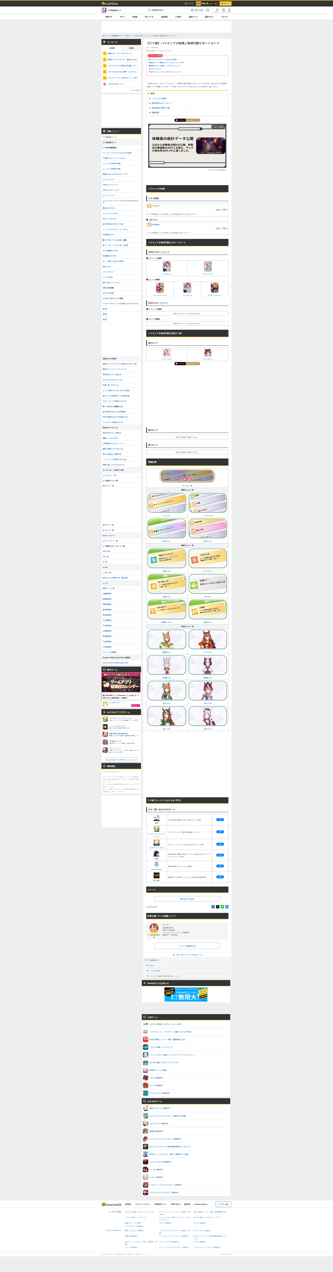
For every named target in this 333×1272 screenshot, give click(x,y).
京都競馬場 (107, 631)
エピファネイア (155, 69)
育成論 (134, 17)
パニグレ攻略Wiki (199, 1242)
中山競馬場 (107, 620)
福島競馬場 (107, 604)
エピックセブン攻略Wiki (201, 1231)
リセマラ (224, 17)
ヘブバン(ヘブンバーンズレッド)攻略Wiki (173, 1236)
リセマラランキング (173, 65)
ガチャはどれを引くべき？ (113, 379)
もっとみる (135, 90)
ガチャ (122, 17)
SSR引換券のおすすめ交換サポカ (115, 417)
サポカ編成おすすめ (110, 250)
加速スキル (167, 596)
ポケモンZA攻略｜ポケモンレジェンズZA (139, 1212)
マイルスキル (208, 652)
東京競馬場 (107, 615)
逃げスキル (167, 703)
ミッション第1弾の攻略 (112, 163)
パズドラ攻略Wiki (165, 1223)
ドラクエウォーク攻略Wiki (134, 1226)
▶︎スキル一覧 (187, 485)
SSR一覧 (106, 551)
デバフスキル (208, 571)
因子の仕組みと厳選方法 (112, 454)
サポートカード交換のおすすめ (114, 401)
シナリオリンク (109, 271)
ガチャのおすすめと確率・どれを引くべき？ (124, 71)
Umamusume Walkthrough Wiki (115, 662)
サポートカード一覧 (110, 540)
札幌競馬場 (107, 593)
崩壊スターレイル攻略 (132, 1223)
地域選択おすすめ (109, 256)
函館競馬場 (107, 599)
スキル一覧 (107, 572)
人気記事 (112, 48)
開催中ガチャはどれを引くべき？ (115, 174)
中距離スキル (166, 677)
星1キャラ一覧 (108, 530)
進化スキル (208, 541)
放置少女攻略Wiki (131, 1236)
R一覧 (105, 562)
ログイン (227, 3)
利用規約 (128, 1204)
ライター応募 (223, 1204)
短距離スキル (166, 652)
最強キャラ (193, 17)
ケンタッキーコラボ (110, 213)
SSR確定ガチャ (109, 234)
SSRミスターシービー (174, 72)
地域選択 (164, 17)
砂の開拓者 (155, 224)
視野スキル (208, 622)
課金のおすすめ (109, 208)
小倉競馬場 (107, 641)
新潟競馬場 (107, 609)
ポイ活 (190, 3)
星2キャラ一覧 (108, 525)
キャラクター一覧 (109, 475)
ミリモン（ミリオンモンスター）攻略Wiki (174, 1247)
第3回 (105, 319)
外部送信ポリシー (161, 1204)
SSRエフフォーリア (157, 72)
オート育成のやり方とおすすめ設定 (116, 390)
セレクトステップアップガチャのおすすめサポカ (120, 201)
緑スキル (208, 596)
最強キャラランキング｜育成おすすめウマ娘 (120, 363)
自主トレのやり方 (109, 218)
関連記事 (155, 112)
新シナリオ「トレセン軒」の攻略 (115, 245)
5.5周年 (178, 17)
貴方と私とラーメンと (111, 282)
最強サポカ (209, 17)
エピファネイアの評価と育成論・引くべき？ (124, 65)
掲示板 (131, 48)
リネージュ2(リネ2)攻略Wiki (169, 1242)
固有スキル (167, 541)
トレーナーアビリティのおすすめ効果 (163, 59)
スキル (152, 965)
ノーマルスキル (207, 515)
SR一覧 (105, 556)
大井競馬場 (107, 647)
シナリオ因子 (108, 277)
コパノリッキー (207, 274)
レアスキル (167, 515)
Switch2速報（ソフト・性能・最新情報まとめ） (210, 1212)
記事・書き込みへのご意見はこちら (189, 955)
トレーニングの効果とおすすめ (114, 459)
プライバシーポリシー (143, 1204)
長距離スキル (208, 677)
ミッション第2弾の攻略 (112, 168)
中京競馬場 (107, 625)
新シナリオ (149, 17)
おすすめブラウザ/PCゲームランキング (122, 760)
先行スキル (208, 703)
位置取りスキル (166, 622)
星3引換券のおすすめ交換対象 (114, 411)
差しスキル (167, 729)
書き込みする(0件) (187, 899)
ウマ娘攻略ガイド (154, 960)
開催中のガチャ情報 (157, 65)
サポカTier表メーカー (116, 84)
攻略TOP (108, 17)
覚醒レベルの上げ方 (110, 438)
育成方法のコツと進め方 (112, 374)
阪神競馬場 (107, 636)
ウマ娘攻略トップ (109, 137)
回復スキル (167, 571)
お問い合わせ (175, 1204)
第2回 (105, 314)
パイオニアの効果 (159, 98)
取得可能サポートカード (162, 103)
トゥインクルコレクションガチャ (115, 229)
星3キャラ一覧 (108, 485)
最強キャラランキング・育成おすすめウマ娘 (124, 59)
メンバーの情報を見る (187, 946)
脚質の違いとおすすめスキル (114, 464)
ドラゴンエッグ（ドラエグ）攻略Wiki (206, 1247)
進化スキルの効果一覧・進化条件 (115, 577)
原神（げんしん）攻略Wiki (134, 1231)
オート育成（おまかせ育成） (114, 261)
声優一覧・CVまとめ (111, 385)
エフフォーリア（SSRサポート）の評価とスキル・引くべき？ (124, 78)
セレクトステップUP (176, 62)
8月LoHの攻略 (108, 293)
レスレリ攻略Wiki (131, 1247)
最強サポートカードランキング (120, 53)
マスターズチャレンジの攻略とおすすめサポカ (120, 303)
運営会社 (187, 1204)
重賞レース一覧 (109, 588)
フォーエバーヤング (160, 295)
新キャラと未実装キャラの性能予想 (116, 395)
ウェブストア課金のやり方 (113, 422)
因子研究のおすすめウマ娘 (113, 224)
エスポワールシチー (215, 295)
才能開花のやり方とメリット (114, 443)
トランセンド (166, 274)
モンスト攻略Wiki (199, 1223)
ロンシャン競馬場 (109, 652)
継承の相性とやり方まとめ (113, 448)
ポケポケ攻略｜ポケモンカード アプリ (206, 1217)
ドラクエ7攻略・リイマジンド (135, 1217)
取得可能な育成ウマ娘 (161, 107)
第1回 (105, 309)
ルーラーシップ (109, 195)
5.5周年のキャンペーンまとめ (114, 158)
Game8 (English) (200, 1204)
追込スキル (208, 729)
